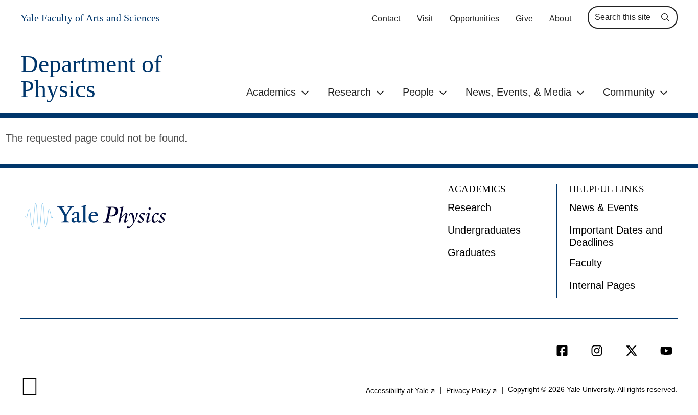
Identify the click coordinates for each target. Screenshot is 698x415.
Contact (385, 18)
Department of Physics (91, 76)
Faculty (585, 262)
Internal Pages (602, 285)
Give (524, 18)
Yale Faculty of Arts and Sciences (90, 18)
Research (349, 92)
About (560, 18)
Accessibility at (401, 390)
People (418, 92)
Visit (425, 18)
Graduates (472, 252)
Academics (271, 92)
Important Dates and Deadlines (616, 236)
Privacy (472, 390)
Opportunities (475, 18)
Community (629, 92)
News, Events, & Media (518, 92)
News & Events (603, 207)
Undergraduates (484, 230)
